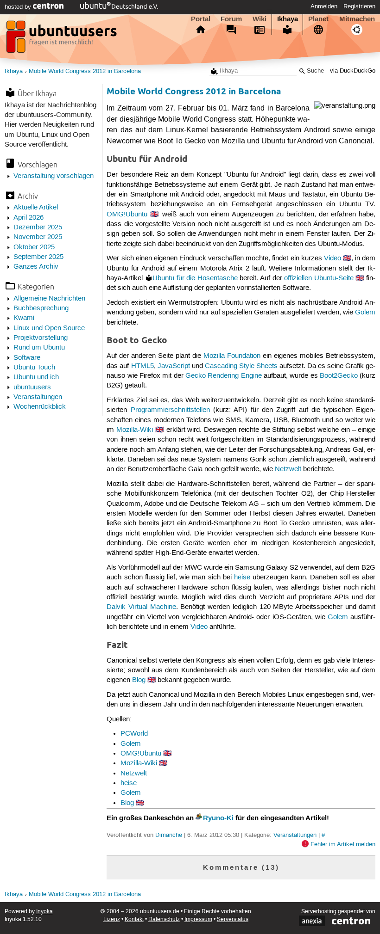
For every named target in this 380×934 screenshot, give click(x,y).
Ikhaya (287, 19)
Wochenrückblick (39, 407)
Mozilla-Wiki (134, 430)
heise (242, 577)
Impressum (198, 919)
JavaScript (174, 366)
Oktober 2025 (34, 247)
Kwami (23, 318)
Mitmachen (357, 19)
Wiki (259, 19)
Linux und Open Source (49, 328)
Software (26, 358)
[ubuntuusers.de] (62, 39)
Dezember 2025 (37, 227)
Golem (365, 312)
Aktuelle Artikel (35, 207)
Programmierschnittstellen (170, 410)
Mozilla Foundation (231, 356)
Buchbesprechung (41, 308)
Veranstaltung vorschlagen (53, 176)
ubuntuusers (32, 387)
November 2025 (37, 237)
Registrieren (359, 6)
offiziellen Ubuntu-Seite (319, 278)
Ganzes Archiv (35, 267)
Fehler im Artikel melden (342, 844)
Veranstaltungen (37, 397)
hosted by (19, 7)
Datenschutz (164, 919)
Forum (231, 19)
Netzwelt (288, 469)
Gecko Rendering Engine (223, 376)
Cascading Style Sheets (241, 366)
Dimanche (168, 835)
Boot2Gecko (339, 376)
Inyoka (44, 911)
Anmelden (323, 6)
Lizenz (111, 919)
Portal (200, 19)
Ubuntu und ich (36, 377)
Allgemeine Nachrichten (49, 299)
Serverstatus (232, 919)
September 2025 (38, 257)
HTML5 (142, 366)
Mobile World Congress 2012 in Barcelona (85, 71)
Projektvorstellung (40, 338)
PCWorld (134, 734)
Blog (139, 680)
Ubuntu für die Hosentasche (195, 278)
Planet (318, 19)
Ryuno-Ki (218, 818)
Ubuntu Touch (34, 367)
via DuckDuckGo (352, 71)
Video (332, 258)
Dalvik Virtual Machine (141, 607)
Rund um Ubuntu (39, 348)
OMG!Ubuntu (127, 214)
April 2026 (28, 218)
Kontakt (134, 919)
